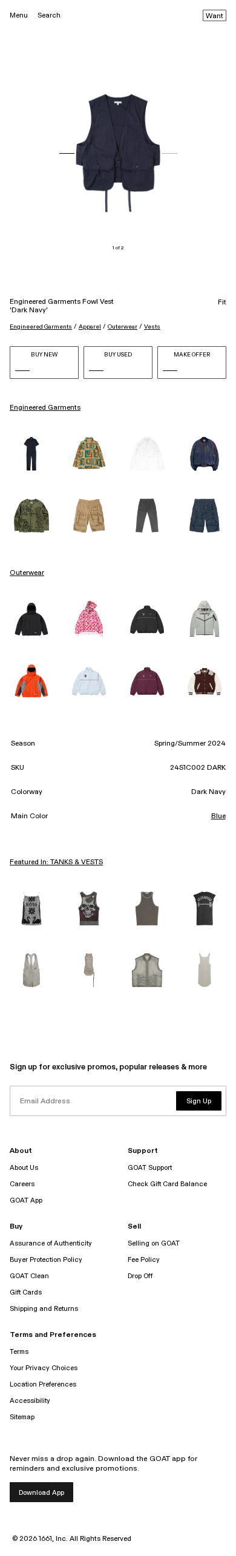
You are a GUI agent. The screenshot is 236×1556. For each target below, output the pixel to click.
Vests (152, 327)
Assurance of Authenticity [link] (51, 1243)
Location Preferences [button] (43, 1384)
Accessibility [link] (30, 1400)
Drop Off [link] (140, 1276)
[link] (31, 454)
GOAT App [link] (26, 1200)
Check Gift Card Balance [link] (167, 1184)
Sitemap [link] (22, 1417)
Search (49, 15)
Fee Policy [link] (144, 1259)
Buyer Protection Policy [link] (46, 1259)
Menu (19, 15)
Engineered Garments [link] (45, 408)
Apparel (90, 327)
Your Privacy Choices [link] (43, 1368)
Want (214, 16)
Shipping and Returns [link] (44, 1308)
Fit (222, 302)
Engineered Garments (41, 327)
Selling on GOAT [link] (154, 1243)
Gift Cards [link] (26, 1292)
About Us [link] (24, 1167)
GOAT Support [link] (150, 1167)
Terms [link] (19, 1351)
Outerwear (122, 327)
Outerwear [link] (27, 573)
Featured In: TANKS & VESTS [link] (56, 862)
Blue (218, 816)
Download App (41, 1492)
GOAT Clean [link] (29, 1276)
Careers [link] (22, 1184)
